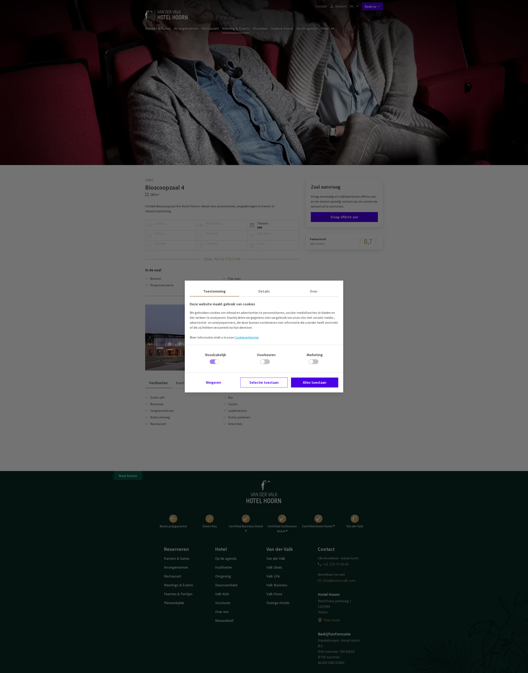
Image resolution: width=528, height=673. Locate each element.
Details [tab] (264, 291)
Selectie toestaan (264, 382)
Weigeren (213, 382)
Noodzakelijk (215, 354)
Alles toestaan (314, 382)
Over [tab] (313, 291)
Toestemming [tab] (214, 291)
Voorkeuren (266, 354)
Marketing (315, 354)
